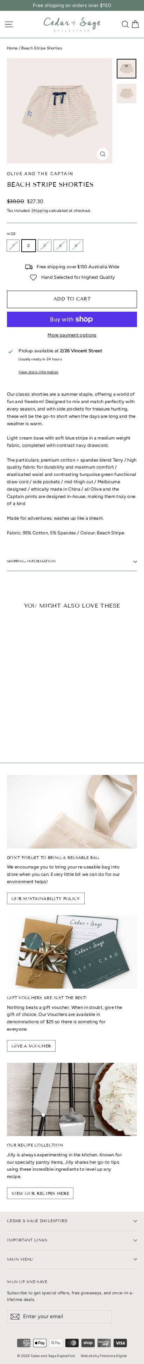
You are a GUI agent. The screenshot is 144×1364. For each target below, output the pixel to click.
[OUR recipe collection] (72, 1099)
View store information (38, 372)
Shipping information (31, 561)
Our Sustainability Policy (46, 898)
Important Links (27, 1240)
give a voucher (31, 1045)
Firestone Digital (113, 1355)
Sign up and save (27, 1281)
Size (11, 234)
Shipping (39, 210)
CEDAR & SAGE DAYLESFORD (37, 1220)
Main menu (20, 1259)
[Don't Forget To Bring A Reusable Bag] (72, 811)
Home (12, 48)
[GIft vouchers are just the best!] (72, 952)
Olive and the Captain (40, 173)
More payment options (72, 335)
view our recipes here (40, 1193)
